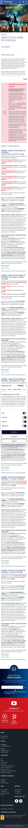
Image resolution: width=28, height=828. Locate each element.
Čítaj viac (25, 79)
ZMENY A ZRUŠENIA (5, 268)
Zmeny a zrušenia (4, 789)
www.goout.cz (17, 793)
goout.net (22, 125)
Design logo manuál (5, 769)
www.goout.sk (18, 791)
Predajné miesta (4, 762)
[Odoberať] (25, 687)
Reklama (2, 795)
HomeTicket (3, 779)
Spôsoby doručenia (5, 736)
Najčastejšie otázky (5, 752)
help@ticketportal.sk (5, 750)
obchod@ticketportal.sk (6, 746)
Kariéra (2, 760)
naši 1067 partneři (8, 396)
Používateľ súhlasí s (15, 692)
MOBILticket (3, 781)
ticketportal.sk (14, 103)
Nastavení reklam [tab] (17, 389)
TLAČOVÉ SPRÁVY (4, 267)
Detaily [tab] (9, 389)
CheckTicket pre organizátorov (7, 809)
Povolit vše (14, 432)
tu (16, 140)
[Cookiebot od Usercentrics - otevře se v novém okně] (17, 386)
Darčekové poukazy (5, 783)
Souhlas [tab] (4, 389)
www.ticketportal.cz (19, 789)
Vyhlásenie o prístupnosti (6, 772)
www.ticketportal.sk (20, 134)
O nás (2, 759)
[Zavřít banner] (26, 385)
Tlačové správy (4, 791)
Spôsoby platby (4, 738)
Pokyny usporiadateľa (5, 793)
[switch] (24, 417)
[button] (23, 2)
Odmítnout (14, 441)
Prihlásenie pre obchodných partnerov (8, 771)
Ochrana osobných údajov (6, 767)
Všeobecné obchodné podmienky (7, 765)
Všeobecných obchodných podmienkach (16, 114)
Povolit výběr (14, 436)
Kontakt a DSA (4, 764)
